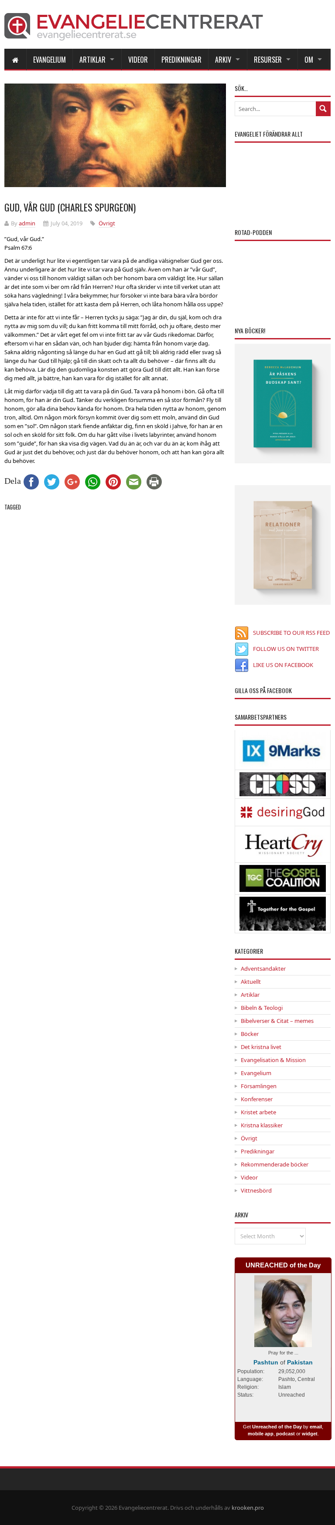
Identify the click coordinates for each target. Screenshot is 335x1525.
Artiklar (92, 59)
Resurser (268, 59)
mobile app (260, 1433)
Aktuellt (251, 981)
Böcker (250, 1034)
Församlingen (259, 1086)
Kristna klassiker (262, 1125)
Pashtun (265, 1362)
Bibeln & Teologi (262, 1008)
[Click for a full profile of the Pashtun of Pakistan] (283, 1342)
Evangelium (49, 59)
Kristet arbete (258, 1112)
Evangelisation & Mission (273, 1060)
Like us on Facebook (283, 665)
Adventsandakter (263, 968)
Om (308, 59)
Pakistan (300, 1362)
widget (310, 1433)
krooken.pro (248, 1508)
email (316, 1426)
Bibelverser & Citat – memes (277, 1021)
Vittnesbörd (256, 1190)
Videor (138, 59)
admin (27, 223)
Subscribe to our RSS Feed (291, 633)
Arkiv (223, 59)
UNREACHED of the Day (283, 1265)
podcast (285, 1433)
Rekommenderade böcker (274, 1164)
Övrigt (107, 223)
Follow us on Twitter (286, 649)
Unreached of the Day (277, 1426)
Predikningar (181, 59)
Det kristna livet (261, 1047)
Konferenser (257, 1099)
